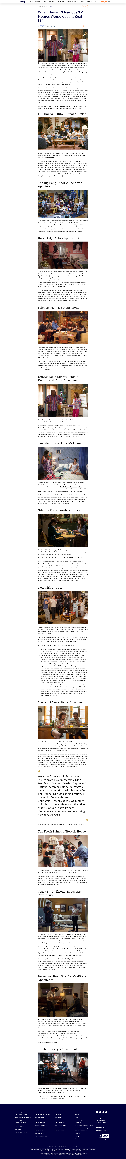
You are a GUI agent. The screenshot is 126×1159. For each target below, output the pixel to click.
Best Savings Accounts (21, 1132)
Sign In (102, 1)
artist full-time (65, 290)
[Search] (17, 1)
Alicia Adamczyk (43, 25)
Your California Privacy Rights (82, 1128)
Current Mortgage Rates (21, 1112)
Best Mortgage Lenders (21, 1114)
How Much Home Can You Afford (23, 1117)
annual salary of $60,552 (55, 676)
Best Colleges (58, 1117)
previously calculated (45, 554)
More (95, 1)
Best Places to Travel (60, 1125)
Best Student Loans (40, 1112)
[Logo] (22, 1)
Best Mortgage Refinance (21, 1120)
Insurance (37, 1)
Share (85, 6)
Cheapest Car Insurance (41, 1125)
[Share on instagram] (103, 1112)
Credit (30, 1)
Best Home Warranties (40, 1133)
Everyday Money (41, 6)
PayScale (52, 229)
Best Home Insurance (40, 1128)
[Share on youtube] (106, 1112)
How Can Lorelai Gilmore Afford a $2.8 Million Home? (64, 558)
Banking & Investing (71, 1)
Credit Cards (61, 1)
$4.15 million (50, 157)
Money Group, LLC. (56, 1146)
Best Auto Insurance (40, 1122)
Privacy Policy (78, 1120)
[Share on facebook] (97, 1112)
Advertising (78, 1133)
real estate (50, 6)
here (81, 1154)
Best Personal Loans (40, 1120)
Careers (77, 1138)
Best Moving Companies (21, 1134)
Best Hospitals (58, 1120)
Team (76, 1117)
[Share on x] (100, 1112)
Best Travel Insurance (60, 1128)
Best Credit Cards (19, 1126)
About (76, 1112)
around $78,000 (44, 370)
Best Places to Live (60, 1122)
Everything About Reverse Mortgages (21, 1123)
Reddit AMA (45, 762)
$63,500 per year (55, 664)
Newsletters (58, 1112)
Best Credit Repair (39, 1117)
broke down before (48, 562)
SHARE (85, 25)
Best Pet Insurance (60, 1130)
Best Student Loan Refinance (42, 1114)
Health (81, 1)
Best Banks (18, 1129)
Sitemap (77, 1136)
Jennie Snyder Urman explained (71, 487)
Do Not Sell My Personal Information (84, 1125)
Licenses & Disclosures (81, 1130)
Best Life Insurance (40, 1130)
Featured (88, 1)
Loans (44, 1)
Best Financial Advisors (41, 1136)
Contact (77, 1114)
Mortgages (52, 1)
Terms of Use (78, 1122)
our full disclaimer (81, 1150)
